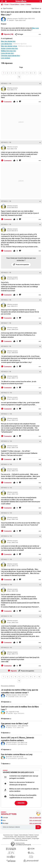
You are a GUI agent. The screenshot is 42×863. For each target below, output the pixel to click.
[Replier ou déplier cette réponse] (40, 83)
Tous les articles (9, 836)
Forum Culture (14, 4)
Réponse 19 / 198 (6, 616)
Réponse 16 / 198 (6, 536)
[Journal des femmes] (11, 849)
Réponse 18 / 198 (6, 584)
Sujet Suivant (35, 8)
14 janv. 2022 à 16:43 (20, 20)
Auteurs (28, 4)
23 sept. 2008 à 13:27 (12, 399)
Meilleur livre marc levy (8, 51)
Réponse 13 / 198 (6, 464)
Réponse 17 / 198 (6, 559)
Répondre (13, 671)
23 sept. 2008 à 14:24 (12, 494)
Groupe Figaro (35, 838)
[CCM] (31, 849)
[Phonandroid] (31, 861)
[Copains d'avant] (11, 857)
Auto (4, 820)
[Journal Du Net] (11, 853)
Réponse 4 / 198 (6, 224)
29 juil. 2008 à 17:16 (12, 90)
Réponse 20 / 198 (6, 647)
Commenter (8, 102)
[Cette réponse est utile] (14, 102)
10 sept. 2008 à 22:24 (12, 329)
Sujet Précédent (8, 8)
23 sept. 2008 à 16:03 (12, 542)
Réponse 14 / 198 (6, 488)
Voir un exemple (35, 817)
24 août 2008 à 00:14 (12, 230)
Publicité (31, 835)
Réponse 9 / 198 (6, 371)
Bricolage (5, 823)
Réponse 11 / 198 (6, 414)
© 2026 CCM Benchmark (21, 840)
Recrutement (21, 836)
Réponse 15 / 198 (6, 513)
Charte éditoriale (23, 835)
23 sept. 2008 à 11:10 (12, 378)
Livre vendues (5, 58)
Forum (7, 4)
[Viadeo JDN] (31, 857)
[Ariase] (11, 861)
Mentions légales (26, 838)
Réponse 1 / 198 (6, 83)
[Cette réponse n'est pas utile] (20, 102)
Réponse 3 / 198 (6, 201)
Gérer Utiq (18, 838)
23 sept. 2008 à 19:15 (12, 654)
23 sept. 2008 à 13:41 (12, 420)
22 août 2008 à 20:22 (12, 207)
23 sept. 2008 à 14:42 (12, 519)
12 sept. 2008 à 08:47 (12, 352)
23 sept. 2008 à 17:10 (12, 565)
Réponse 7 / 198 (6, 323)
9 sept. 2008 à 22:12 (12, 306)
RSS (16, 836)
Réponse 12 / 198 (6, 441)
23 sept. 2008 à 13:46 (12, 447)
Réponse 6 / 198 (6, 300)
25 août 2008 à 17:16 (12, 279)
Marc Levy (35, 28)
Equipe (16, 835)
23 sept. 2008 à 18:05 (12, 591)
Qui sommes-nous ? (8, 835)
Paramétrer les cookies (9, 838)
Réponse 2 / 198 (6, 142)
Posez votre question (22, 264)
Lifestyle (5, 817)
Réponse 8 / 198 (6, 346)
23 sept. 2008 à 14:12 (12, 470)
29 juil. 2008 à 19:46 (12, 148)
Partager (20, 34)
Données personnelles (31, 836)
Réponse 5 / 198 (6, 272)
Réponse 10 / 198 (6, 393)
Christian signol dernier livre (10, 56)
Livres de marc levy (7, 53)
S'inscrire (21, 803)
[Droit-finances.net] (31, 853)
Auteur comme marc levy (9, 48)
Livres (22, 4)
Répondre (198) (8, 34)
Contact (36, 835)
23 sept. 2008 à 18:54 (12, 622)
